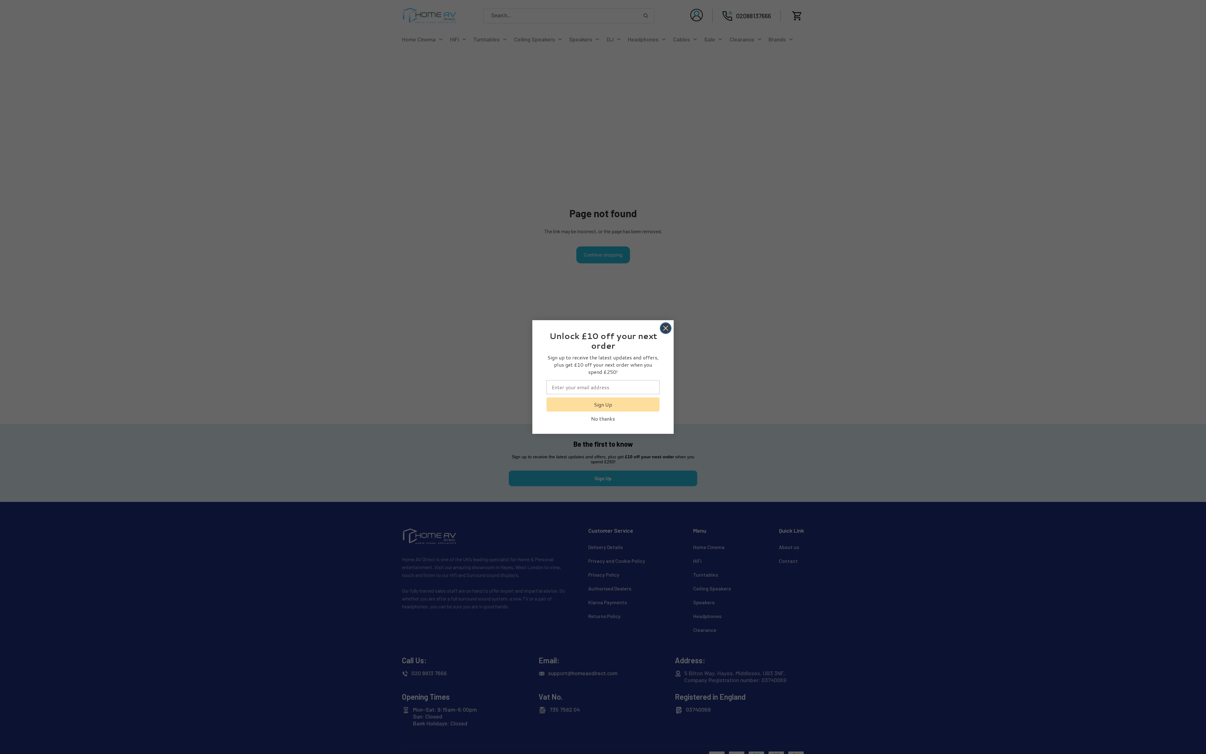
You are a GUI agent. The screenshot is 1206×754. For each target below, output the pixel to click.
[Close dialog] (665, 328)
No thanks (603, 418)
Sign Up (603, 404)
